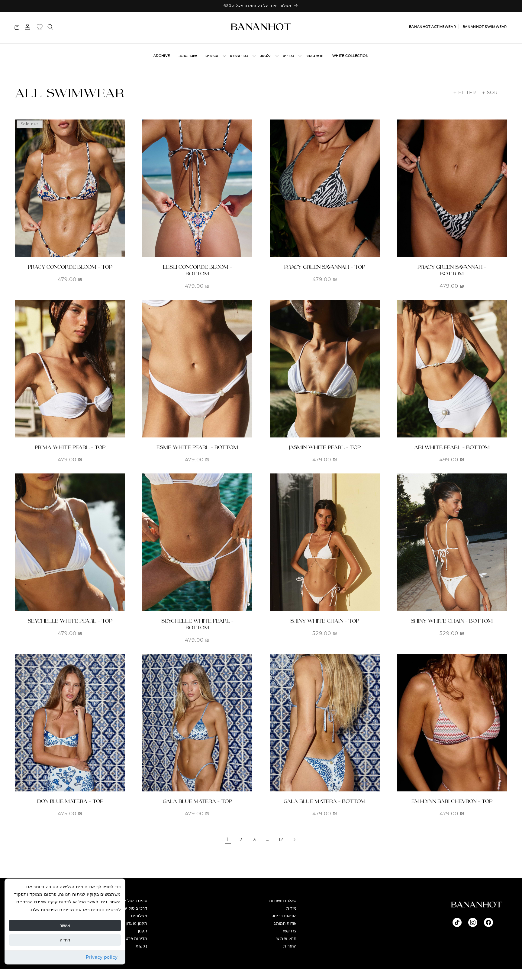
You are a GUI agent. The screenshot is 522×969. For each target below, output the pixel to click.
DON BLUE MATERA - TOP (70, 801)
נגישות (141, 946)
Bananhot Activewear (432, 27)
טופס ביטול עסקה (131, 900)
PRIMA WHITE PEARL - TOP (70, 447)
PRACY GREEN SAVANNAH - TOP (324, 267)
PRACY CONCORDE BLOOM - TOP (70, 267)
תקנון (142, 930)
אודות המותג (285, 923)
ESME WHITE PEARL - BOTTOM (197, 447)
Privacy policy (102, 957)
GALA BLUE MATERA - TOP (197, 801)
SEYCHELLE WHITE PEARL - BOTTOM (197, 624)
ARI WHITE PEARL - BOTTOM (452, 447)
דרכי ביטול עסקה (132, 908)
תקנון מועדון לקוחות (129, 923)
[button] (290, 55)
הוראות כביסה (284, 915)
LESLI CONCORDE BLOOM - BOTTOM (197, 270)
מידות (291, 908)
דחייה (65, 940)
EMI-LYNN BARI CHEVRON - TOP (451, 801)
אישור (65, 925)
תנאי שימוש (286, 938)
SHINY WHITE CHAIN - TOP (324, 621)
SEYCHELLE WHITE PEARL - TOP (70, 621)
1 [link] (228, 839)
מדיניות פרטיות (134, 938)
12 (281, 839)
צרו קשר (289, 930)
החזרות (290, 946)
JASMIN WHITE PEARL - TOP (325, 447)
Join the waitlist (70, 247)
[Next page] (294, 839)
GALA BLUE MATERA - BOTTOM (325, 801)
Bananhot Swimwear (484, 27)
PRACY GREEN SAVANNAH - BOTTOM (451, 270)
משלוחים (139, 915)
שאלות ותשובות (283, 900)
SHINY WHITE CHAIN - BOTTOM (452, 621)
